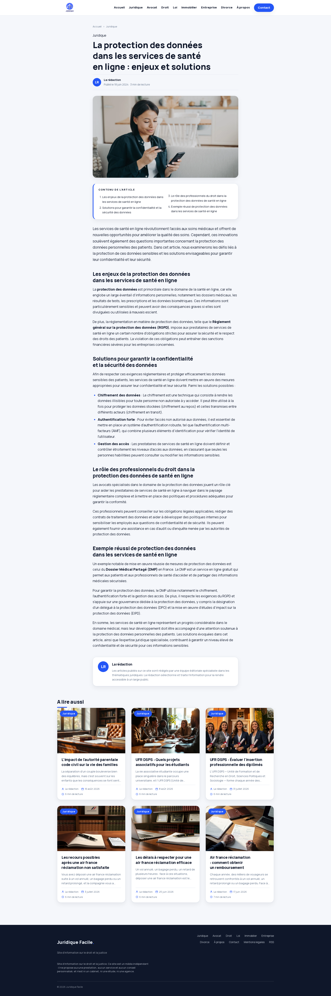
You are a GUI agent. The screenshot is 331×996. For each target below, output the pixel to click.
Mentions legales (254, 942)
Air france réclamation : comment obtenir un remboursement (230, 862)
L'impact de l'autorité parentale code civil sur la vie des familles (89, 762)
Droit (165, 7)
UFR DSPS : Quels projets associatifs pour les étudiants (162, 762)
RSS (271, 942)
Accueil (119, 7)
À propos (243, 7)
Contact (264, 8)
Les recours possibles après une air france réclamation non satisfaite (85, 862)
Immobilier (189, 7)
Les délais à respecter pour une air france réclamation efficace (164, 860)
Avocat (152, 7)
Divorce (227, 7)
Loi (175, 7)
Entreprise (209, 7)
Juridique (136, 7)
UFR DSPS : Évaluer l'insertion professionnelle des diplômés (236, 762)
